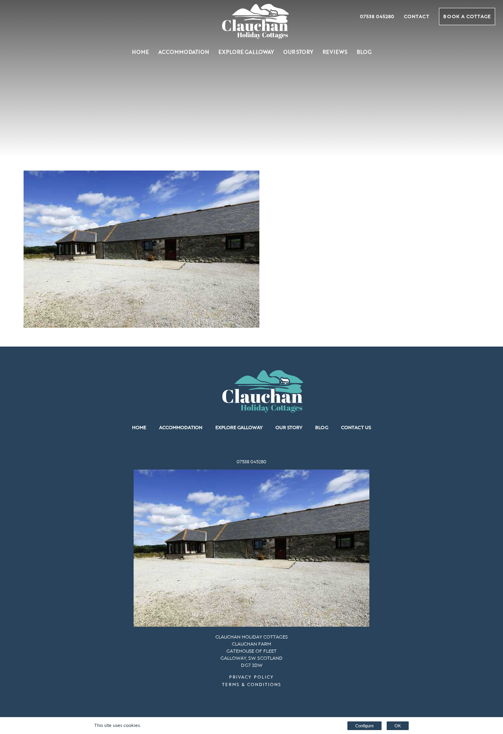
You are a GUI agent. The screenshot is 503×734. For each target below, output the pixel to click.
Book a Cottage (467, 16)
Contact (417, 16)
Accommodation (183, 52)
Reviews (335, 52)
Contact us (356, 427)
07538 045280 (377, 16)
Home (140, 52)
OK (398, 725)
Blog (364, 52)
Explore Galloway (246, 52)
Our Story (298, 52)
